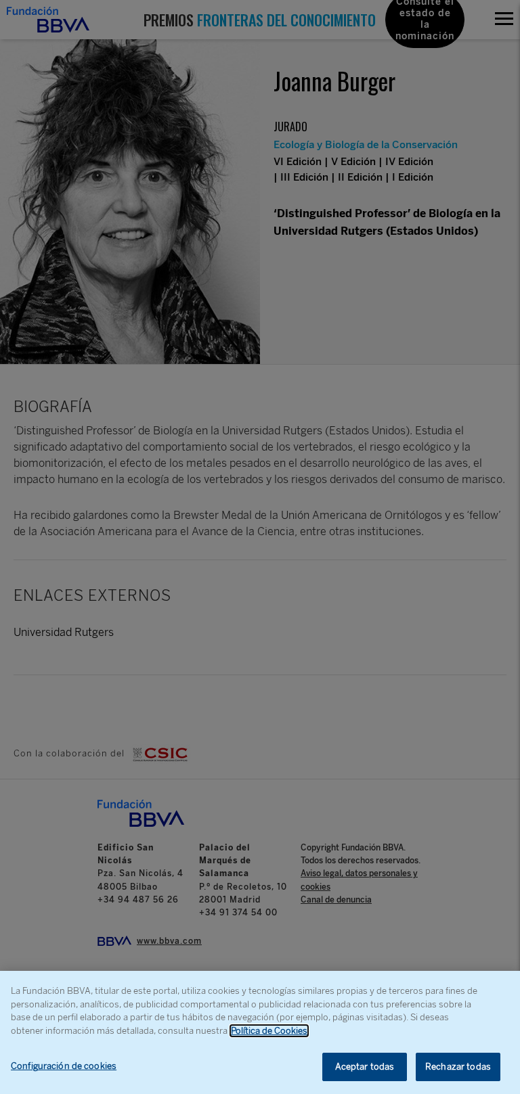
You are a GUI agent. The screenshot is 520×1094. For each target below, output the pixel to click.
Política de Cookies (269, 1031)
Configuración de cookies (63, 1066)
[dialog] (260, 1032)
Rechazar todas (458, 1067)
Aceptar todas (365, 1067)
